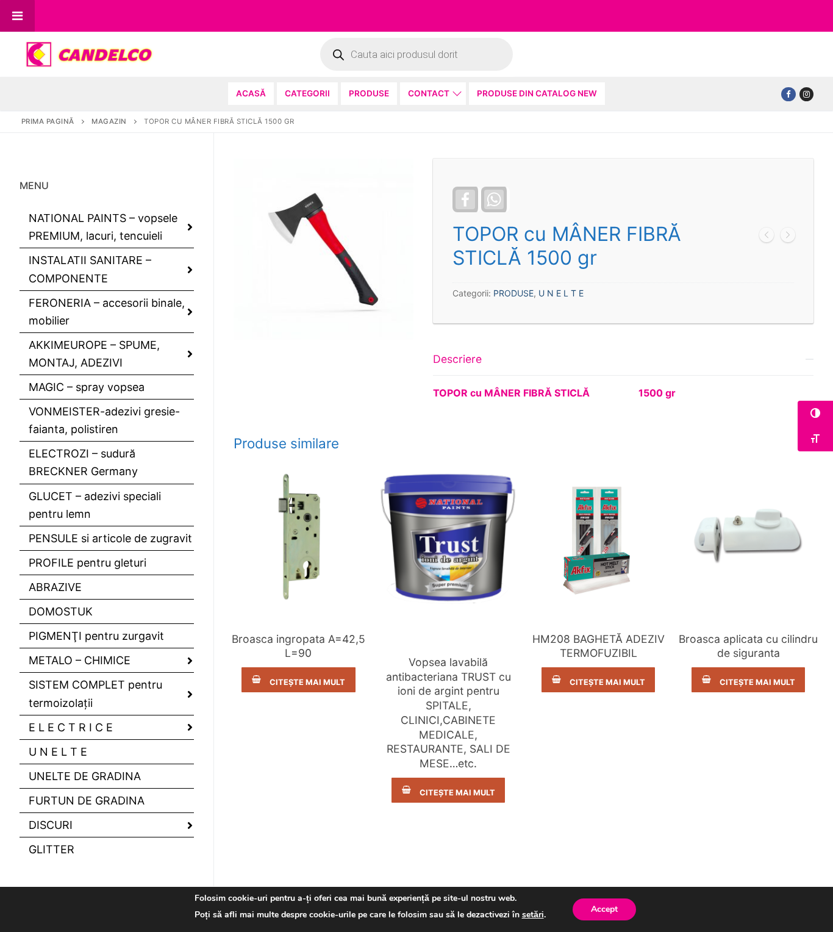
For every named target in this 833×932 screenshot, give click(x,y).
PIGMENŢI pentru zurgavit (96, 635)
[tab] (623, 372)
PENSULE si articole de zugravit (110, 538)
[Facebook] (788, 94)
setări (533, 914)
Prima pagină (47, 121)
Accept (604, 909)
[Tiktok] (806, 94)
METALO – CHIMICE (79, 660)
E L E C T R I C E (71, 727)
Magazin (109, 121)
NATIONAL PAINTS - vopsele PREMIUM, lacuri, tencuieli (448, 630)
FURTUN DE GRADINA (87, 800)
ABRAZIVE (55, 587)
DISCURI (51, 825)
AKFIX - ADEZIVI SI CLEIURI (598, 618)
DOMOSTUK (61, 611)
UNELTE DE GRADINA (85, 776)
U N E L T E (561, 293)
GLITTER (51, 849)
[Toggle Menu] (17, 16)
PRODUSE (513, 293)
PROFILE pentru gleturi (87, 562)
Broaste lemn (298, 618)
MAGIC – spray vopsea (87, 387)
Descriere (457, 359)
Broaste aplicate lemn (748, 618)
